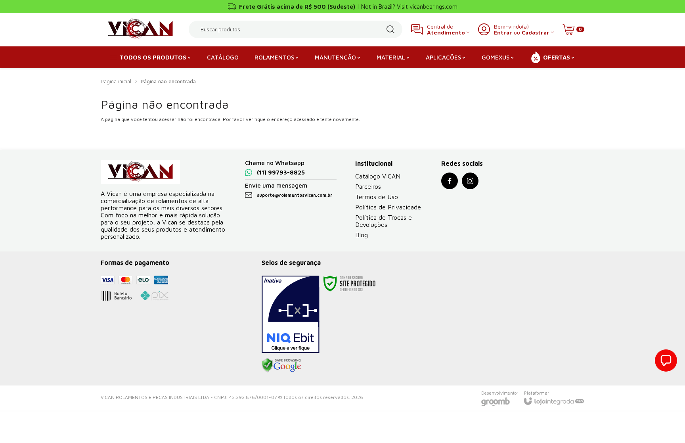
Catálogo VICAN (377, 176)
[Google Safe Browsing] (281, 365)
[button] (666, 360)
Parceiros (368, 186)
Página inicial (116, 81)
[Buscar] (390, 29)
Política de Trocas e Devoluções (383, 221)
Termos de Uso (376, 196)
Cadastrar (535, 32)
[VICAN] (140, 29)
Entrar (503, 32)
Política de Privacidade (388, 207)
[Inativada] (291, 314)
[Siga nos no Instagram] (470, 181)
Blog (361, 234)
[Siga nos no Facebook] (449, 181)
